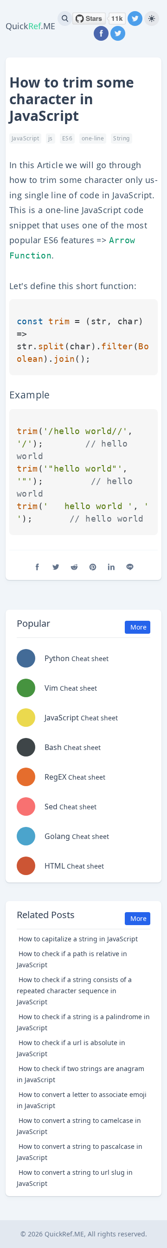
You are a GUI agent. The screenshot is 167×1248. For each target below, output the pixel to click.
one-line (93, 138)
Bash (73, 747)
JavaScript (25, 138)
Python (77, 658)
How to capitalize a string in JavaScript (78, 938)
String (121, 138)
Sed (70, 806)
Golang (77, 836)
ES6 (67, 138)
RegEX (75, 777)
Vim (71, 688)
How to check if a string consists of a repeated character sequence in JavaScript (74, 990)
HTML (74, 866)
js (50, 138)
